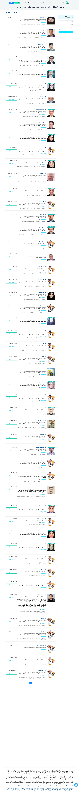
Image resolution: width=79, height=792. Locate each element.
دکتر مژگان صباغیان (43, 343)
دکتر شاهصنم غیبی (43, 160)
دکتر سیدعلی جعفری (42, 122)
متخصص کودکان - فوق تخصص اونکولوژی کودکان (22, 787)
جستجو (62, 2)
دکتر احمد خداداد (43, 214)
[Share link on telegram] (9, 12)
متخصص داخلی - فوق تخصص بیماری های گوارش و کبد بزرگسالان (42, 787)
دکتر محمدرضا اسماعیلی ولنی (41, 447)
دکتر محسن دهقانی (42, 241)
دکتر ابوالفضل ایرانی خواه (41, 518)
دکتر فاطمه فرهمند (43, 318)
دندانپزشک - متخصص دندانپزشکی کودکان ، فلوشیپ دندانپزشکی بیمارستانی (20, 791)
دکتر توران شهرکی (43, 569)
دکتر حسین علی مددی (42, 188)
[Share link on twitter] (17, 12)
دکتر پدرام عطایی (43, 71)
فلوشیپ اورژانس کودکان (37, 791)
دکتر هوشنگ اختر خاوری (42, 201)
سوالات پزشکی (49, 2)
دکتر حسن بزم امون (42, 582)
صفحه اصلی (72, 12)
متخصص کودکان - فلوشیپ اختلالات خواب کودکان (34, 788)
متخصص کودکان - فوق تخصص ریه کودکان (43, 789)
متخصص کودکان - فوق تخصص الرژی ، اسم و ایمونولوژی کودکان (54, 788)
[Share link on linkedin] (14, 12)
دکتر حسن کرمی (43, 460)
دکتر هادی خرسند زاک (42, 487)
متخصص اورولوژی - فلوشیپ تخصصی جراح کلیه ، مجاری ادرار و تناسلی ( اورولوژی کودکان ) (57, 791)
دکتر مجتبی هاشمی (42, 147)
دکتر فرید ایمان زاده (42, 556)
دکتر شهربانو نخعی (43, 531)
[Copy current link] (6, 12)
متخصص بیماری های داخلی (46, 785)
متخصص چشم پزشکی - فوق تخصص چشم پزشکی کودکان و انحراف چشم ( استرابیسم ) (21, 789)
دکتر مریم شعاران (43, 83)
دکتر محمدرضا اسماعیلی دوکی (41, 109)
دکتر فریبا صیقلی (43, 618)
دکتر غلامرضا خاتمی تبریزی (41, 382)
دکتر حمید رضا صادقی (42, 369)
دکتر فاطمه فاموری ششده (41, 305)
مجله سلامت (56, 2)
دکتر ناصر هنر (43, 356)
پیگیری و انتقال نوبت (33, 2)
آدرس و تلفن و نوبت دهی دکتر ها (65, 12)
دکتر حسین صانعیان (42, 227)
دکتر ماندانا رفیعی (43, 17)
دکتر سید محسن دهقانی (42, 670)
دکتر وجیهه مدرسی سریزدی (41, 645)
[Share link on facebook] (19, 12)
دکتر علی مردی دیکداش (42, 30)
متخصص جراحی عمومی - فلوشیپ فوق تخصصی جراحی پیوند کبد (30, 785)
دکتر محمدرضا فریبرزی (42, 420)
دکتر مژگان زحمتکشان (42, 292)
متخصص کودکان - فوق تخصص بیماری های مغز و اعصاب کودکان (62, 789)
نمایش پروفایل (11, 20)
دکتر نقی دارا (44, 57)
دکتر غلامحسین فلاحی (42, 254)
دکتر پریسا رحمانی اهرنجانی (41, 594)
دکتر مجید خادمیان (43, 331)
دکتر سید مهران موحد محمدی (41, 473)
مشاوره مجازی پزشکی (42, 2)
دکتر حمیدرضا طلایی (42, 434)
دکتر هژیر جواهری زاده (42, 266)
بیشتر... (61, 29)
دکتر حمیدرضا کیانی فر (42, 44)
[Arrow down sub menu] (22, 3)
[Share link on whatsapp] (11, 12)
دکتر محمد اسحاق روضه (42, 279)
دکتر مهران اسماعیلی (42, 173)
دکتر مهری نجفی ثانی (42, 395)
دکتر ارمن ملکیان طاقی (42, 506)
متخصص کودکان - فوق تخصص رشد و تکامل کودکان (17, 788)
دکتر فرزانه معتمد (43, 135)
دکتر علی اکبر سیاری (42, 96)
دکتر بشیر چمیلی (43, 407)
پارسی (27, 2)
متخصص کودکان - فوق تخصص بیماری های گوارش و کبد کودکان (62, 785)
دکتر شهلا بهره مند (43, 544)
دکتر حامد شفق (43, 631)
